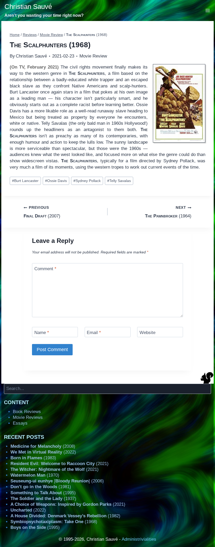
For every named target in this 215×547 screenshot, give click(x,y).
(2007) (42, 212)
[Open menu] (208, 10)
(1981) (40, 486)
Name (41, 332)
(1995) (43, 492)
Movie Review (93, 56)
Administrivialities (139, 539)
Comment (45, 268)
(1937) (43, 498)
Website (147, 332)
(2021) (59, 463)
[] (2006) (57, 480)
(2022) (43, 452)
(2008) (42, 446)
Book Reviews (27, 411)
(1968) (53, 521)
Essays (20, 423)
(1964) (168, 212)
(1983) (33, 457)
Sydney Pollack (87, 181)
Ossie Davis (56, 181)
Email (94, 332)
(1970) (34, 475)
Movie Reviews (28, 417)
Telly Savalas (119, 181)
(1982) (65, 515)
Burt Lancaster (25, 181)
